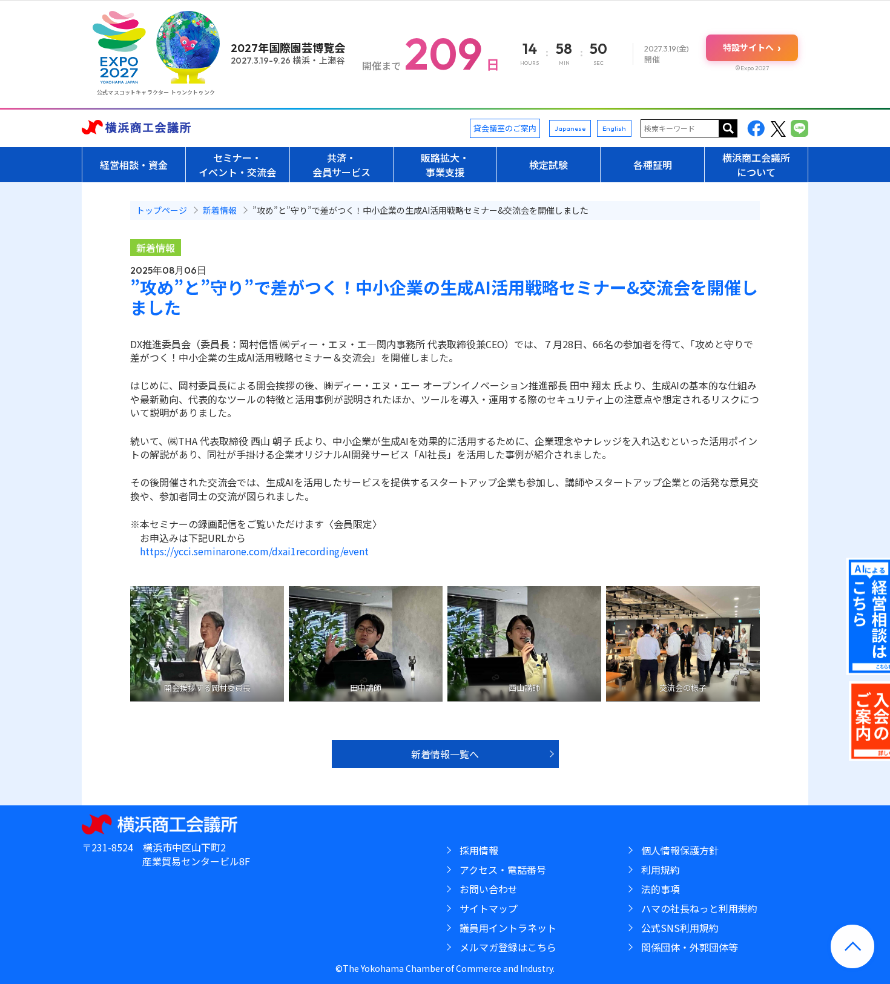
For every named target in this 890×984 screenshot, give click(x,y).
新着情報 (155, 247)
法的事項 (660, 889)
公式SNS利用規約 (680, 927)
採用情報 (479, 850)
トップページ (161, 210)
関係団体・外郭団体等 (689, 947)
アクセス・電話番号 (503, 869)
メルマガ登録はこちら (508, 947)
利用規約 (660, 869)
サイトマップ (489, 908)
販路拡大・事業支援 (445, 164)
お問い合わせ (489, 889)
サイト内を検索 (728, 128)
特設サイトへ (752, 47)
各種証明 (652, 164)
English (614, 128)
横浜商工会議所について (756, 164)
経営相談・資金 (134, 164)
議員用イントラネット (508, 927)
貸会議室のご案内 (504, 128)
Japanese (570, 128)
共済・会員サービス (341, 164)
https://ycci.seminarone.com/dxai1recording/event (254, 551)
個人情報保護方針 (680, 850)
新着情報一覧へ (445, 754)
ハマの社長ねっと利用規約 (699, 908)
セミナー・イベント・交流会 (237, 164)
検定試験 (548, 164)
